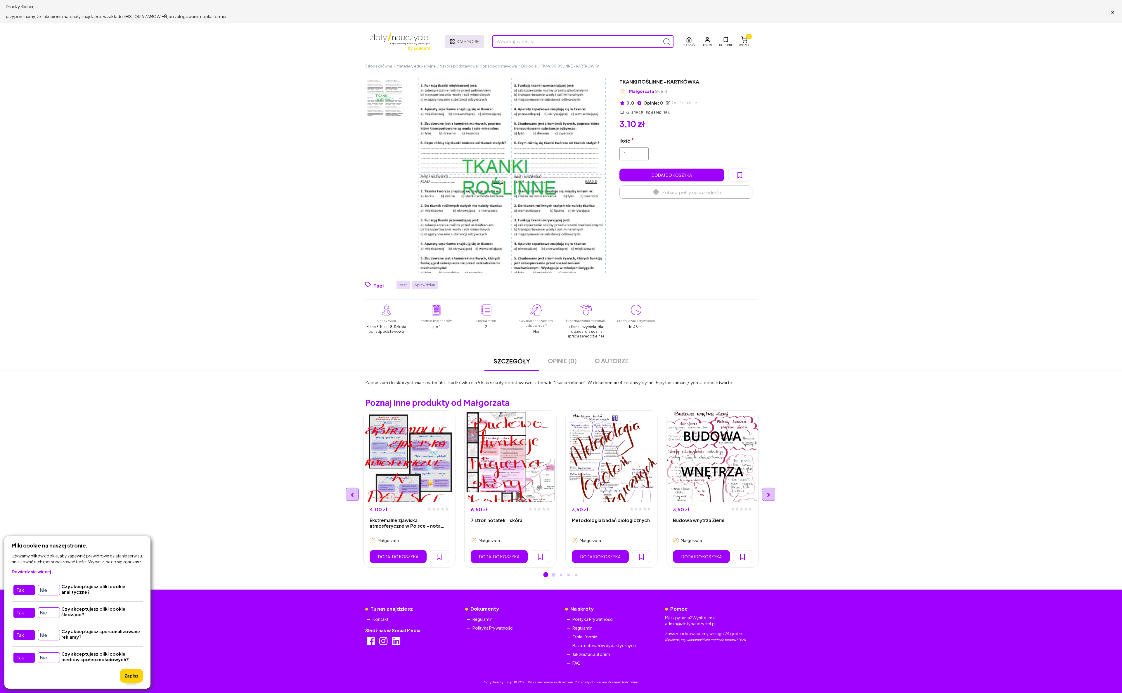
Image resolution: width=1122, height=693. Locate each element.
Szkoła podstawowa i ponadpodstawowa (478, 66)
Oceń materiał (684, 103)
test (403, 285)
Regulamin (482, 619)
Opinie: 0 (653, 102)
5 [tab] (576, 575)
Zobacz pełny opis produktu (691, 192)
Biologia (529, 66)
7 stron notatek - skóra (496, 520)
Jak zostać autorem (591, 654)
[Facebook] (371, 642)
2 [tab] (553, 575)
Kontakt (381, 619)
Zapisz (131, 675)
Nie (43, 590)
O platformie (584, 636)
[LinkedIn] (397, 642)
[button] (707, 41)
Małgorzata (648, 91)
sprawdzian (425, 285)
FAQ (576, 663)
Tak (20, 590)
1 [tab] (546, 575)
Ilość (624, 141)
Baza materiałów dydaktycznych (604, 645)
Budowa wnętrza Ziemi (698, 520)
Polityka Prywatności (492, 627)
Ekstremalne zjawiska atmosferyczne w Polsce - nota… (407, 523)
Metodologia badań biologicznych (611, 520)
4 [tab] (569, 575)
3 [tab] (561, 575)
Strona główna (378, 66)
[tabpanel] (409, 489)
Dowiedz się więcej (31, 571)
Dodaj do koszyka (672, 175)
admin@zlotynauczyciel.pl (690, 623)
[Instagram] (384, 642)
